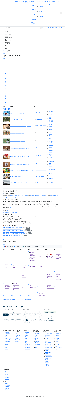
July (5, 317)
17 (5, 84)
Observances (40, 1)
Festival (50, 170)
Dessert (50, 154)
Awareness (51, 161)
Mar (4, 239)
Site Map (17, 341)
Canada (33, 12)
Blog (6, 336)
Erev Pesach (33, 257)
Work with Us (8, 347)
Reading (51, 150)
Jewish (40, 4)
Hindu (40, 11)
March (4, 53)
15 (5, 81)
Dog (50, 163)
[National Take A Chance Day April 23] (6, 182)
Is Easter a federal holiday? (47, 340)
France (57, 344)
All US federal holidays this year (48, 358)
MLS (4, 229)
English (50, 132)
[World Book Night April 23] (6, 176)
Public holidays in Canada (48, 362)
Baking (50, 155)
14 (5, 79)
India (32, 17)
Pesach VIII (41, 266)
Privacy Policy (8, 338)
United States (33, 4)
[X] (25, 396)
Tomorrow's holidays (49, 317)
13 (5, 78)
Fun (37, 182)
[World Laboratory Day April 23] (6, 113)
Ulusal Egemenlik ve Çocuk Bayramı (10, 197)
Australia (33, 14)
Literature (51, 124)
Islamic (40, 9)
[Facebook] (16, 396)
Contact (7, 48)
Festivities (51, 142)
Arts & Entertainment (41, 125)
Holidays (31, 1)
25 (5, 96)
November (12, 319)
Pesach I (41, 256)
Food (50, 117)
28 (5, 101)
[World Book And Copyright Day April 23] (6, 148)
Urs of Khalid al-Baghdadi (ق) (42, 295)
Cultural (38, 132)
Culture (50, 138)
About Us (7, 332)
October (5, 319)
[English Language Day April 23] (6, 133)
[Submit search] (41, 28)
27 (5, 99)
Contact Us (7, 333)
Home (4, 51)
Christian (41, 6)
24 (5, 95)
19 (5, 87)
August (12, 317)
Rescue (50, 166)
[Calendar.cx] (9, 396)
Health (36, 346)
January (5, 312)
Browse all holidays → (50, 312)
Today (16, 1)
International (52, 169)
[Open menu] (61, 13)
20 (5, 89)
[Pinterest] (20, 396)
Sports (46, 1)
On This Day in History (49, 320)
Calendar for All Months (49, 318)
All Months (7, 43)
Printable (54, 1)
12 (5, 76)
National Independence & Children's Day (39, 195)
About (6, 46)
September (18, 317)
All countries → (33, 23)
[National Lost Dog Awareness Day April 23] (6, 164)
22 (5, 92)
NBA (4, 233)
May (4, 58)
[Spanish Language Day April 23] (6, 141)
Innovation (51, 111)
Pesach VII (32, 266)
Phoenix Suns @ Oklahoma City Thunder (15, 233)
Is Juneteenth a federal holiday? (48, 335)
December (18, 319)
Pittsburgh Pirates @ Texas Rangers (14, 227)
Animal (37, 333)
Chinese (41, 16)
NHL (4, 235)
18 (5, 86)
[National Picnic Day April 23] (6, 120)
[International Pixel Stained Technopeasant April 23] (6, 170)
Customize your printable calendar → (22, 299)
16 (5, 82)
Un (49, 135)
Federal (37, 341)
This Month (26, 2)
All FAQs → (48, 365)
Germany (33, 19)
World (50, 114)
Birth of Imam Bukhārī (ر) (32, 254)
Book (50, 148)
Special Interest (40, 113)
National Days (27, 246)
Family (50, 118)
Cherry (50, 157)
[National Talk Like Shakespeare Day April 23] (6, 126)
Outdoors (51, 121)
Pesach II (49, 258)
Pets (50, 164)
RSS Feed (7, 389)
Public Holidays (9, 246)
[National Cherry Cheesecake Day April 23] (6, 156)
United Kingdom (33, 8)
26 (5, 98)
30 (5, 104)
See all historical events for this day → (11, 212)
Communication (52, 131)
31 (29, 322)
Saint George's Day (54, 195)
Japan (57, 346)
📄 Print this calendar (8, 299)
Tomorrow (21, 1)
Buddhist (41, 14)
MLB (4, 227)
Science (50, 113)
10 (5, 73)
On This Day (50, 3)
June (18, 314)
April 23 (6, 108)
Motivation (51, 182)
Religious (19, 246)
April (6, 314)
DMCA (6, 349)
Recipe (50, 152)
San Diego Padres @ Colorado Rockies (15, 232)
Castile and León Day (14, 195)
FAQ (58, 1)
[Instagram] (18, 396)
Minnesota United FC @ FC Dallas (13, 229)
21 (5, 90)
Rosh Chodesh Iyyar (49, 276)
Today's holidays (48, 315)
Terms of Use (8, 339)
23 (5, 93)
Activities (51, 120)
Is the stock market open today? (48, 347)
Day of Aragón (25, 195)
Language (51, 126)
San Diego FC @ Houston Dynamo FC (14, 230)
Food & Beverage (40, 119)
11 (5, 75)
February (12, 312)
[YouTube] (23, 396)
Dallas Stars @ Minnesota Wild (12, 235)
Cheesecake (51, 159)
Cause (37, 163)
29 (5, 102)
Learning (51, 141)
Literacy (50, 134)
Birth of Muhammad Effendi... (8, 286)
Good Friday (50, 255)
